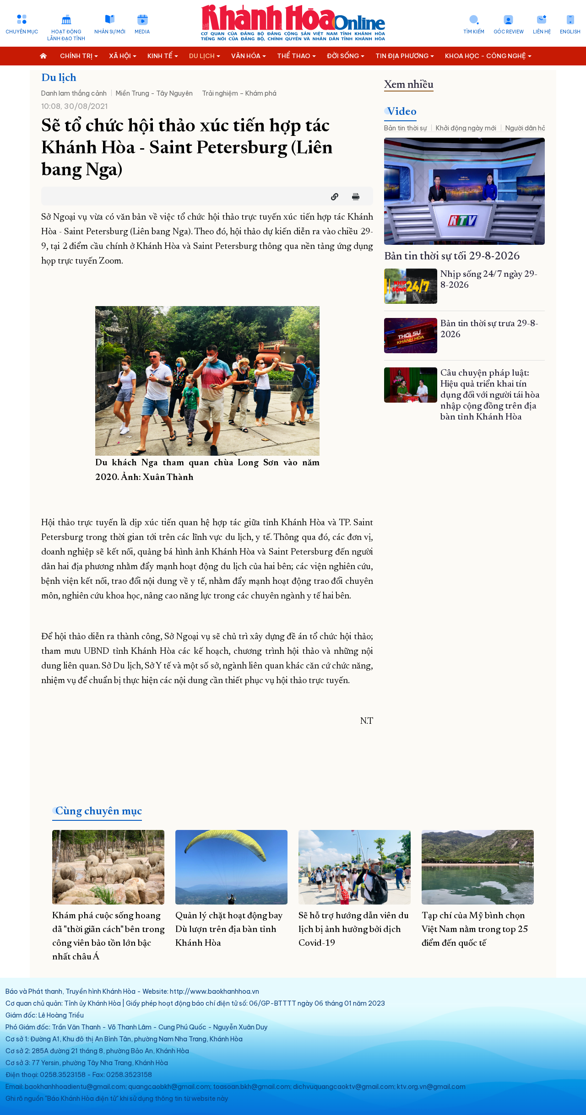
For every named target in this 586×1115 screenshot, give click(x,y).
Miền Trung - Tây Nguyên (154, 93)
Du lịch (58, 78)
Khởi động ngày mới (466, 128)
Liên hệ (542, 32)
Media (142, 32)
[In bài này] (353, 196)
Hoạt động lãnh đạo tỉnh (66, 35)
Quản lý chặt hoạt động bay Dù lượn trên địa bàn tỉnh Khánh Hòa (228, 929)
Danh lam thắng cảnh (74, 93)
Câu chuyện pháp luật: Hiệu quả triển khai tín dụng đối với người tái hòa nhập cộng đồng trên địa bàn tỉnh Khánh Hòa (490, 395)
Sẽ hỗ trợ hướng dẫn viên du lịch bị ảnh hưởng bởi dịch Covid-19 (353, 929)
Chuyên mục (21, 32)
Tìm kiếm (473, 32)
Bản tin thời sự (405, 128)
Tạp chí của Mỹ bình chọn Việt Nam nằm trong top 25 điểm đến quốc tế (475, 929)
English (570, 32)
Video (402, 112)
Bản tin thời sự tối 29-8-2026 (452, 256)
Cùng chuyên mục (98, 811)
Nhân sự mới (109, 32)
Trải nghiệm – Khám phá (239, 93)
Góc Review (509, 32)
